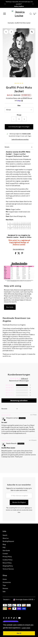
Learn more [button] (26, 628)
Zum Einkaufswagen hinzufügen (19, 127)
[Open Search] (31, 14)
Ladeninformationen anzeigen (20, 139)
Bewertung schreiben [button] (19, 400)
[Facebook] (6, 618)
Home (5, 579)
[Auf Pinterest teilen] (22, 254)
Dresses (5, 588)
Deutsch (6, 599)
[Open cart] (34, 14)
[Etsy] (4, 618)
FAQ (4, 547)
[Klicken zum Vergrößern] (32, 31)
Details (7, 147)
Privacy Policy (7, 557)
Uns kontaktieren (18, 249)
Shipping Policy (8, 566)
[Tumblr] (16, 618)
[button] (10, 385)
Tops (4, 585)
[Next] (33, 4)
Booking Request (8, 541)
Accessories (7, 582)
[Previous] (5, 4)
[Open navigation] (4, 13)
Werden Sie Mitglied (19, 502)
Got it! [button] (19, 633)
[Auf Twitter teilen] (19, 254)
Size (19, 105)
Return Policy (7, 563)
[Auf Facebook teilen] (15, 254)
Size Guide (9, 307)
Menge (19, 115)
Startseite (11, 23)
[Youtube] (19, 618)
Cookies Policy (7, 560)
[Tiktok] (14, 618)
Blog (4, 544)
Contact (5, 553)
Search (5, 535)
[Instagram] (8, 618)
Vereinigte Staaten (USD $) (24, 599)
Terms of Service (8, 569)
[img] (6, 415)
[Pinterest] (11, 618)
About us (6, 538)
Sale (4, 591)
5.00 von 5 (24, 379)
